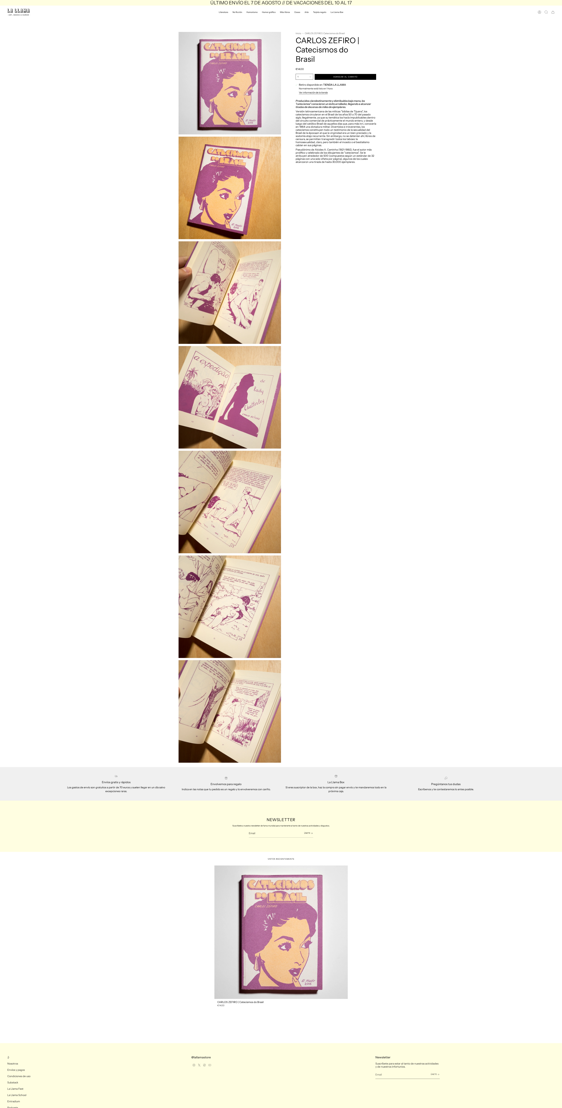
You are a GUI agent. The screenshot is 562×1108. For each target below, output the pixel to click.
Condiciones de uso (18, 1076)
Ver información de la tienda (313, 92)
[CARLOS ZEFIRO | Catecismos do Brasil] (281, 932)
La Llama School (16, 1095)
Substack (12, 1082)
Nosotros (12, 1063)
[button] (223, 12)
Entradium (13, 1101)
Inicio (298, 33)
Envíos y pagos (16, 1069)
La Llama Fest (15, 1088)
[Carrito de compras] (553, 12)
